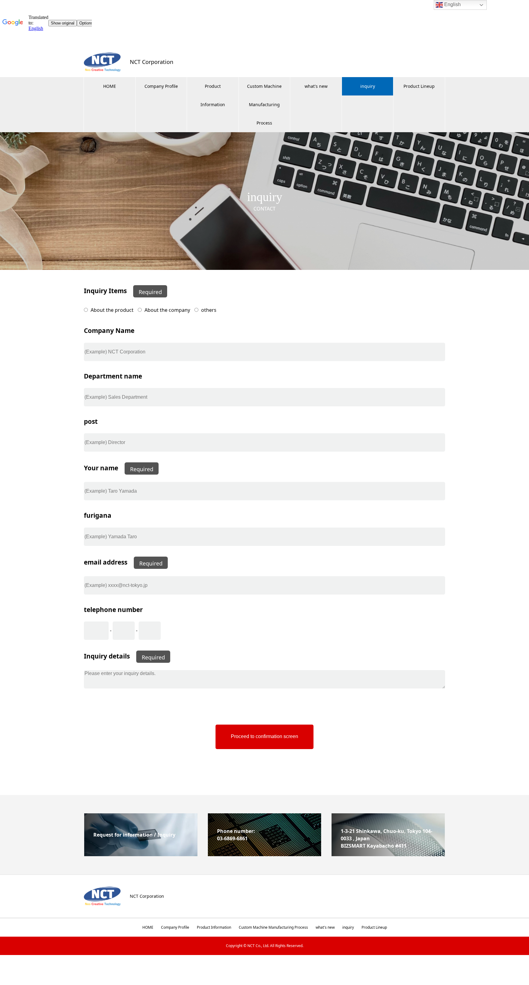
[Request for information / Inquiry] (140, 853)
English (452, 4)
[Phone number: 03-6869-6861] (264, 853)
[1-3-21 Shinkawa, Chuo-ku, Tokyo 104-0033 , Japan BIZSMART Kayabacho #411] (388, 853)
